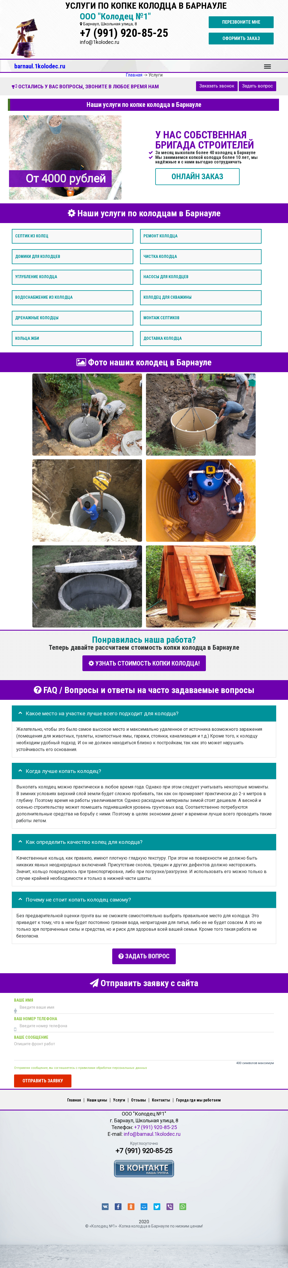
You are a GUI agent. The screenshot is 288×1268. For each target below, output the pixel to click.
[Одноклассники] (131, 1206)
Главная (74, 1100)
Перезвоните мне (241, 22)
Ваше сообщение (31, 1037)
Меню (267, 63)
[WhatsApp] (182, 1206)
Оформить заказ (241, 38)
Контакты (161, 1100)
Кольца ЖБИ (27, 338)
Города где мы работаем (198, 1100)
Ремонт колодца (160, 235)
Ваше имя (23, 1000)
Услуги (119, 1100)
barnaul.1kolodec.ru (39, 66)
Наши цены (97, 1100)
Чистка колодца (160, 256)
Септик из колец (31, 235)
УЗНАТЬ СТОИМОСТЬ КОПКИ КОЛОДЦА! (147, 663)
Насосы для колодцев (165, 277)
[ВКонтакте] (105, 1206)
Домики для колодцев (37, 256)
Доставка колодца (162, 338)
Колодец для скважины (167, 297)
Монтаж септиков (161, 317)
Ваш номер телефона (35, 1019)
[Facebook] (118, 1206)
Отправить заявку (42, 1080)
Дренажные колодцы (36, 317)
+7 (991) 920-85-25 (124, 33)
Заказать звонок (216, 86)
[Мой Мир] (144, 1206)
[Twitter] (157, 1206)
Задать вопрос (257, 86)
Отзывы (138, 1100)
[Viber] (169, 1206)
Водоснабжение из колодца (44, 297)
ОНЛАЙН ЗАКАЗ (197, 176)
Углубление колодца (36, 277)
